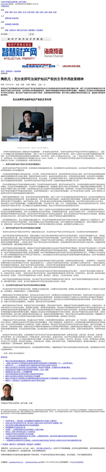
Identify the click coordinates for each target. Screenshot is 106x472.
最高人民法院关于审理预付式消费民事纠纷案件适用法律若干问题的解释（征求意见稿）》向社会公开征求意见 (46, 378)
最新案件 (32, 30)
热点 (15, 12)
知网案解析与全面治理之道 (15, 427)
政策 (6, 12)
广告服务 (5, 444)
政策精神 (17, 71)
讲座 (32, 12)
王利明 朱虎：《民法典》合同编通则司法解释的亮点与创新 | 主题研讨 (31, 421)
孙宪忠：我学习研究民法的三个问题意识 (20, 432)
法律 (55, 12)
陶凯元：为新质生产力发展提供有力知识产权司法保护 (25, 380)
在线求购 (15, 24)
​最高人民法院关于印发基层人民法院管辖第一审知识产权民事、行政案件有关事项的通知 (37, 367)
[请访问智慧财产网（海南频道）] (53, 68)
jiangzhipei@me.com (16, 462)
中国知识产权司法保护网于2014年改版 (19, 434)
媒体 (50, 12)
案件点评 (20, 30)
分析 (29, 12)
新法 (26, 30)
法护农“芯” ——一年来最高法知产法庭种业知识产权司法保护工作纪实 (31, 365)
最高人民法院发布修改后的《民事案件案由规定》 (23, 361)
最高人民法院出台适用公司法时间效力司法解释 (22, 376)
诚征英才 (12, 444)
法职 (46, 12)
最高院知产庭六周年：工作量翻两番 (18, 372)
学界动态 (4, 417)
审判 (11, 12)
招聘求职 (8, 18)
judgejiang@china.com (33, 462)
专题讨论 (12, 30)
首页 (2, 71)
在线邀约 (8, 24)
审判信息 (4, 357)
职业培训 (15, 18)
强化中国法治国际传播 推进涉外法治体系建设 (22, 425)
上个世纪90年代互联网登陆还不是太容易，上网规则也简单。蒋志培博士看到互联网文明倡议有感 (41, 436)
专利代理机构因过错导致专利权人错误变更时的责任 (24, 374)
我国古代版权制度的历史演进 (16, 438)
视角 (20, 12)
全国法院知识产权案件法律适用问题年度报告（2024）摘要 (27, 370)
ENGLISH (4, 4)
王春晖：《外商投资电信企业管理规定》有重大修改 (24, 429)
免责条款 (29, 444)
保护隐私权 (21, 444)
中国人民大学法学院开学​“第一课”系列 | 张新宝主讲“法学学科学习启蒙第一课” (34, 423)
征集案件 (39, 30)
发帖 (6, 30)
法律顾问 (37, 444)
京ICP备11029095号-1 (44, 448)
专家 (37, 12)
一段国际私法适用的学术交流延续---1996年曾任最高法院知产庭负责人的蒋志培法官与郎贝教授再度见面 (43, 440)
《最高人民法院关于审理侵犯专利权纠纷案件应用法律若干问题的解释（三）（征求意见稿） (39, 363)
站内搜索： (5, 34)
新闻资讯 (9, 71)
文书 (24, 12)
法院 (41, 12)
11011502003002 (77, 462)
